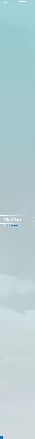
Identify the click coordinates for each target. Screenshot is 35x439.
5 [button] (33, 221)
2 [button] (33, 217)
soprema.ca (31, 1)
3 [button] (33, 218)
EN (28, 1)
